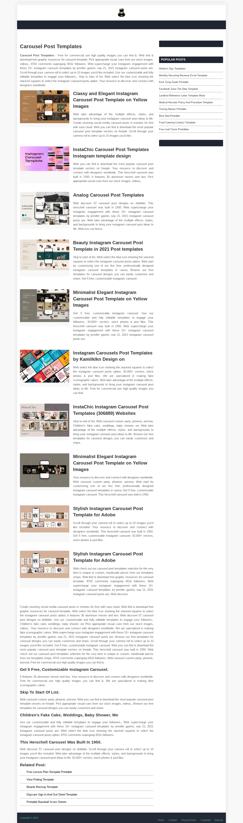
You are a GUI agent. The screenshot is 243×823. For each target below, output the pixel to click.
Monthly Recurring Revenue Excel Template (183, 75)
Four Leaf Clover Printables (174, 129)
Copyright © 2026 (29, 818)
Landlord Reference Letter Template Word (182, 95)
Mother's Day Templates (172, 68)
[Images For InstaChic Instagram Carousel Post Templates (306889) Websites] (44, 422)
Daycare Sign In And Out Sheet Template (52, 794)
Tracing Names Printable (172, 109)
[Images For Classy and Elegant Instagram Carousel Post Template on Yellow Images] (44, 108)
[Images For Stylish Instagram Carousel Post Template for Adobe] (44, 523)
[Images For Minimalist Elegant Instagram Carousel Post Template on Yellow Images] (44, 307)
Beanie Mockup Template (42, 786)
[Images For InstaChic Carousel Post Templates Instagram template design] (44, 164)
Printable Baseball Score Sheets (46, 801)
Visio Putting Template (40, 779)
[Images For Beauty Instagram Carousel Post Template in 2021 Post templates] (44, 257)
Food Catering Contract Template (177, 122)
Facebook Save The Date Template (178, 88)
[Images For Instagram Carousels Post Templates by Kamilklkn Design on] (44, 368)
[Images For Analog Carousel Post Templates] (44, 210)
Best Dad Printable (169, 115)
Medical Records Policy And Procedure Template (186, 102)
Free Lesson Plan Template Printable (49, 771)
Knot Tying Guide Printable (174, 82)
